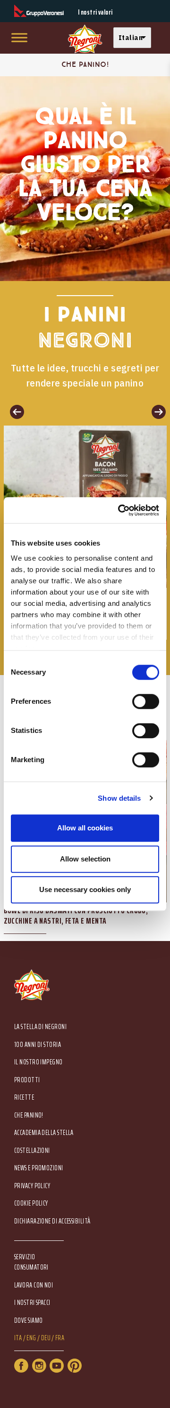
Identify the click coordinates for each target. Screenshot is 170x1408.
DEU (46, 1338)
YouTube (57, 1366)
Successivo (156, 411)
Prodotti (27, 1080)
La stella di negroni (40, 1027)
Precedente (14, 411)
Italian (131, 37)
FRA (59, 1338)
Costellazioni (32, 1150)
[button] (134, 37)
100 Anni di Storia (37, 1044)
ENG (31, 1338)
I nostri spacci (32, 1302)
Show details (119, 798)
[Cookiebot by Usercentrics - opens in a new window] (120, 510)
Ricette (24, 1097)
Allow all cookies (85, 828)
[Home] (85, 39)
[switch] (145, 701)
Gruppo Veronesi (39, 11)
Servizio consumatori (31, 1262)
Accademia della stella (44, 1132)
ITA (18, 1338)
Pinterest (75, 1366)
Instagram (39, 1366)
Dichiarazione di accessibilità (52, 1221)
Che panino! (28, 1115)
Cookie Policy (31, 1203)
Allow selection (85, 859)
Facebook (21, 1366)
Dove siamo (28, 1320)
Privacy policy (32, 1186)
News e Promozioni (38, 1168)
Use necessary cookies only (85, 889)
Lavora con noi (33, 1285)
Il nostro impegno (38, 1062)
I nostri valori (95, 12)
